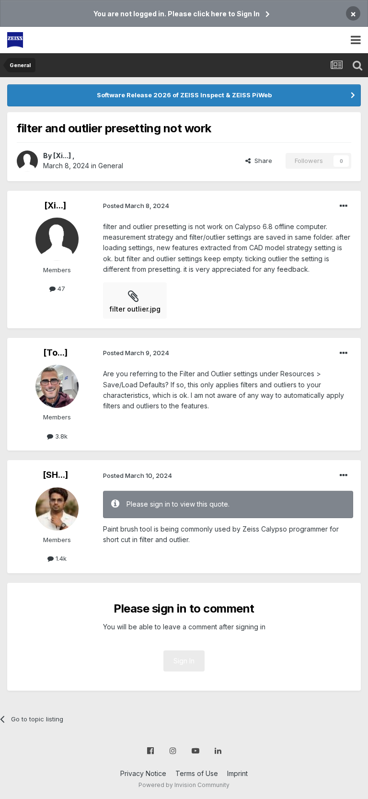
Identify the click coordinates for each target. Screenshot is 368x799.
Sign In (184, 661)
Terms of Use (196, 773)
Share (261, 160)
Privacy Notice (143, 773)
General (110, 166)
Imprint (237, 773)
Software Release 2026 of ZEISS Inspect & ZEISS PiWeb (184, 95)
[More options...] (343, 206)
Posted (136, 205)
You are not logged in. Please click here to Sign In (176, 14)
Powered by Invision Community (184, 784)
